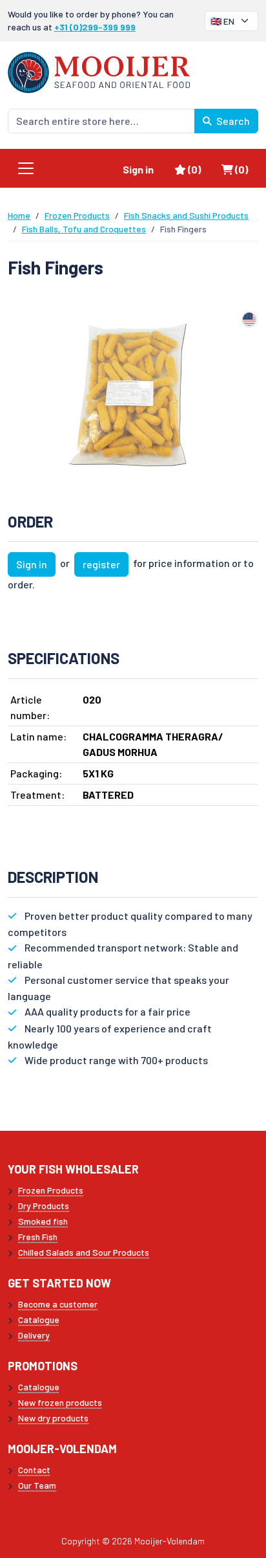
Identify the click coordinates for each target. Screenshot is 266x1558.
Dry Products (43, 1205)
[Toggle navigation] (26, 168)
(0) (199, 168)
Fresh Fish (37, 1236)
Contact (34, 1469)
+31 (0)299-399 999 (95, 26)
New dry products (53, 1417)
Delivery (34, 1335)
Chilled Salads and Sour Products (83, 1252)
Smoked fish (43, 1221)
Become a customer (57, 1303)
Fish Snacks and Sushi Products (186, 215)
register (101, 564)
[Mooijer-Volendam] (99, 71)
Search (232, 121)
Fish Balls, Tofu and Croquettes (84, 228)
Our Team (37, 1485)
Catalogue (38, 1319)
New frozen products (60, 1402)
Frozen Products (77, 215)
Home (19, 215)
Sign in (138, 169)
